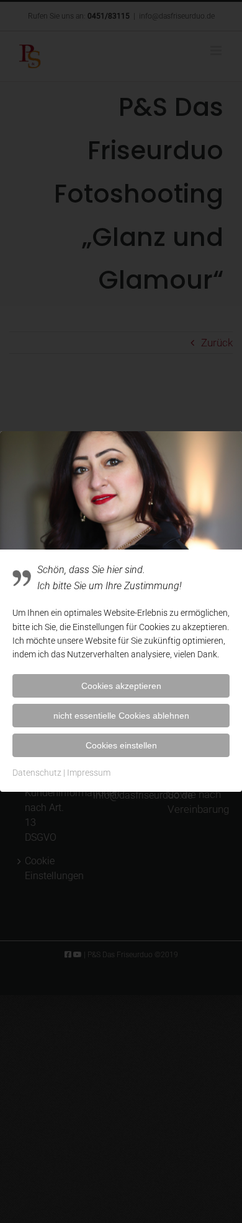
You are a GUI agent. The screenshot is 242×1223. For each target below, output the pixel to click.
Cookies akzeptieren (121, 686)
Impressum (88, 773)
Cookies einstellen (121, 745)
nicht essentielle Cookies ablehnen (121, 716)
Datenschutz (36, 773)
